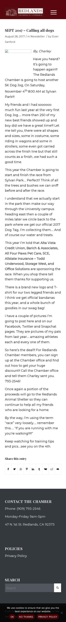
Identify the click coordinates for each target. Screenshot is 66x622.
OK (12, 616)
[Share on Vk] (45, 469)
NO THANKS (26, 616)
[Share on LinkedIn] (33, 469)
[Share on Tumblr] (39, 469)
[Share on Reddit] (52, 469)
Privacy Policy (16, 556)
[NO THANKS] (61, 612)
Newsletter (37, 36)
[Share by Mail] (58, 469)
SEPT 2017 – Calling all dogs (29, 30)
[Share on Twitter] (14, 469)
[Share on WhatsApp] (21, 469)
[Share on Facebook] (8, 469)
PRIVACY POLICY (47, 616)
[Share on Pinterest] (27, 469)
